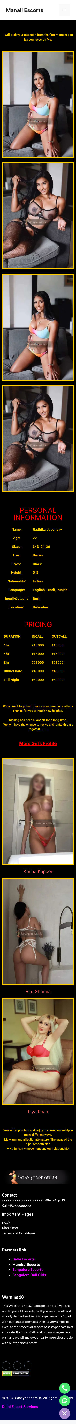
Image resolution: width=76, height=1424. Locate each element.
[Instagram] (28, 1365)
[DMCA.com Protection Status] (15, 1375)
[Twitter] (17, 1365)
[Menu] (64, 10)
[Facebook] (6, 1365)
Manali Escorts (24, 10)
